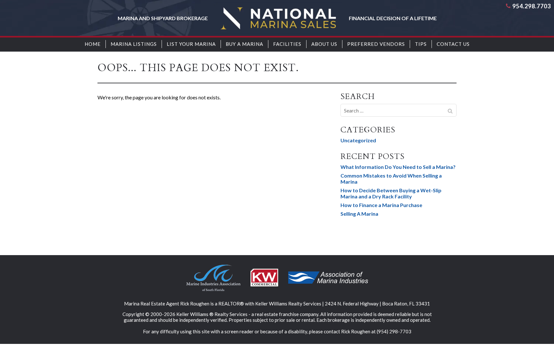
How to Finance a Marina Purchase (381, 205)
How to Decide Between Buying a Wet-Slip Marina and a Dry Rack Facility (390, 193)
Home (93, 44)
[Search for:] (398, 110)
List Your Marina (191, 44)
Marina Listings (134, 44)
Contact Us (453, 44)
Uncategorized (358, 140)
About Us (324, 44)
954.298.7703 (531, 6)
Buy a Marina (244, 44)
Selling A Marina (359, 214)
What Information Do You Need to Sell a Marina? (398, 167)
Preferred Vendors (376, 44)
